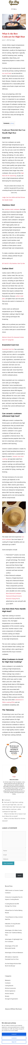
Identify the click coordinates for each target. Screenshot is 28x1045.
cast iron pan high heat (9, 804)
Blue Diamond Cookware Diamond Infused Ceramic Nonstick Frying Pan (14, 596)
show (12, 123)
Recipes (7, 996)
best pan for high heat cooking (13, 802)
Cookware (7, 800)
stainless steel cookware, (12, 209)
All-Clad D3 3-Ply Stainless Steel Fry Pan (13, 263)
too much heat (6, 73)
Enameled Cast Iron (8, 349)
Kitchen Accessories (10, 988)
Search (7, 872)
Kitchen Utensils (9, 993)
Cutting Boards (9, 985)
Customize (14, 1038)
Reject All (14, 1042)
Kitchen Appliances (10, 991)
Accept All (14, 1034)
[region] (14, 1033)
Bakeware (7, 980)
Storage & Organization (11, 999)
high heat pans (17, 807)
